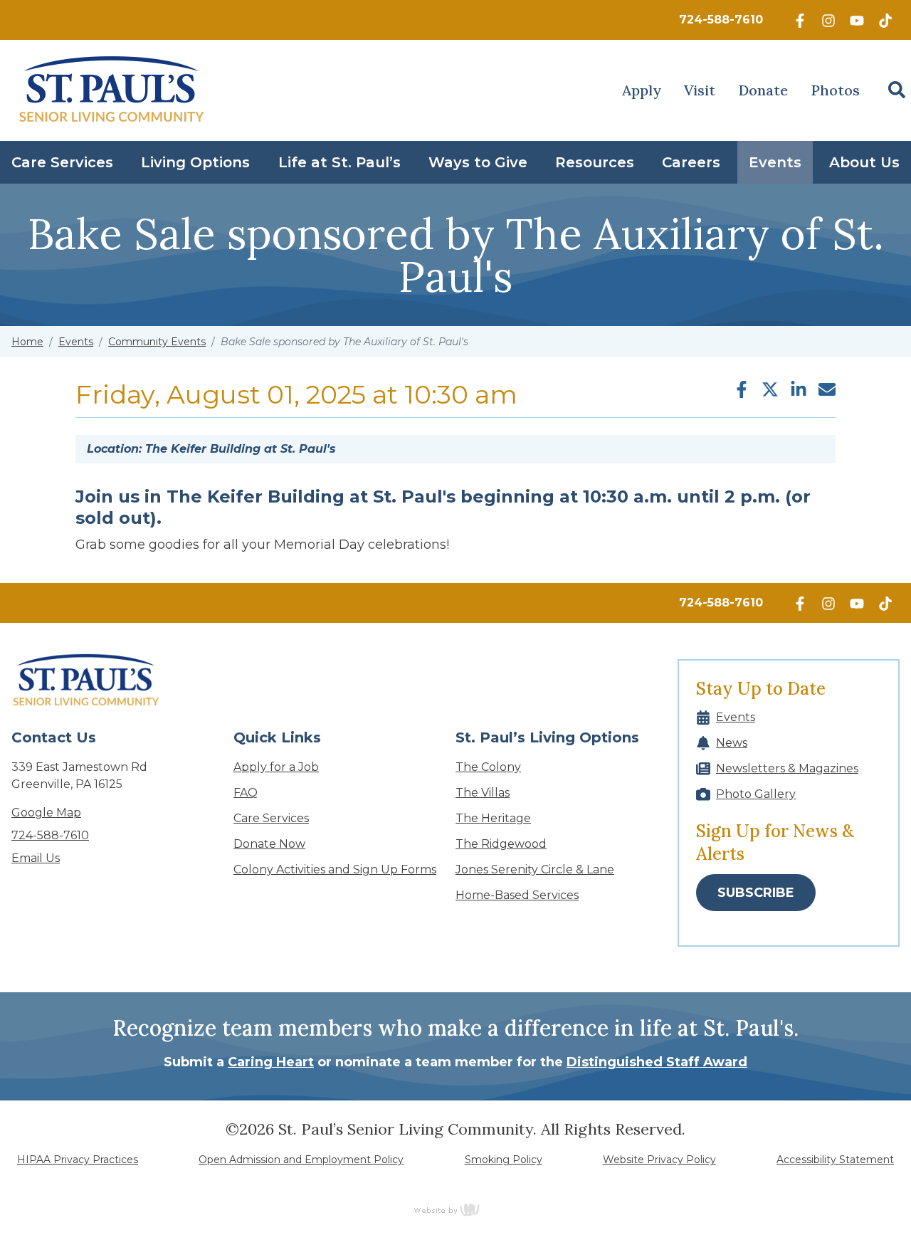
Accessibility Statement (835, 1159)
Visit (699, 90)
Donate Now (269, 844)
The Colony (488, 767)
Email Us (35, 858)
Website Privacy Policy (659, 1159)
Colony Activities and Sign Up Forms (334, 869)
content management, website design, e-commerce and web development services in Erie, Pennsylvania (455, 1209)
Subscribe (755, 892)
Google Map (46, 812)
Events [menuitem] (775, 162)
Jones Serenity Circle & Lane (535, 869)
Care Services (271, 818)
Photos (835, 90)
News (731, 743)
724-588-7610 (721, 19)
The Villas (483, 792)
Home (27, 341)
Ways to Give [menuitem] (477, 162)
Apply (641, 90)
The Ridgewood (501, 844)
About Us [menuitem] (864, 162)
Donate (763, 90)
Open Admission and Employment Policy (301, 1159)
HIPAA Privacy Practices (77, 1159)
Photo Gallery (756, 794)
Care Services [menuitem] (62, 162)
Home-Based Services (517, 895)
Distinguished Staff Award (657, 1062)
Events (75, 341)
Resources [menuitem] (594, 162)
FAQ (245, 792)
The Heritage (493, 818)
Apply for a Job (276, 767)
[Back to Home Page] (111, 90)
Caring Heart (271, 1062)
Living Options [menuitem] (195, 162)
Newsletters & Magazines (787, 768)
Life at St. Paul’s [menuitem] (339, 162)
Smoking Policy (503, 1159)
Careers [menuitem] (691, 162)
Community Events (157, 341)
